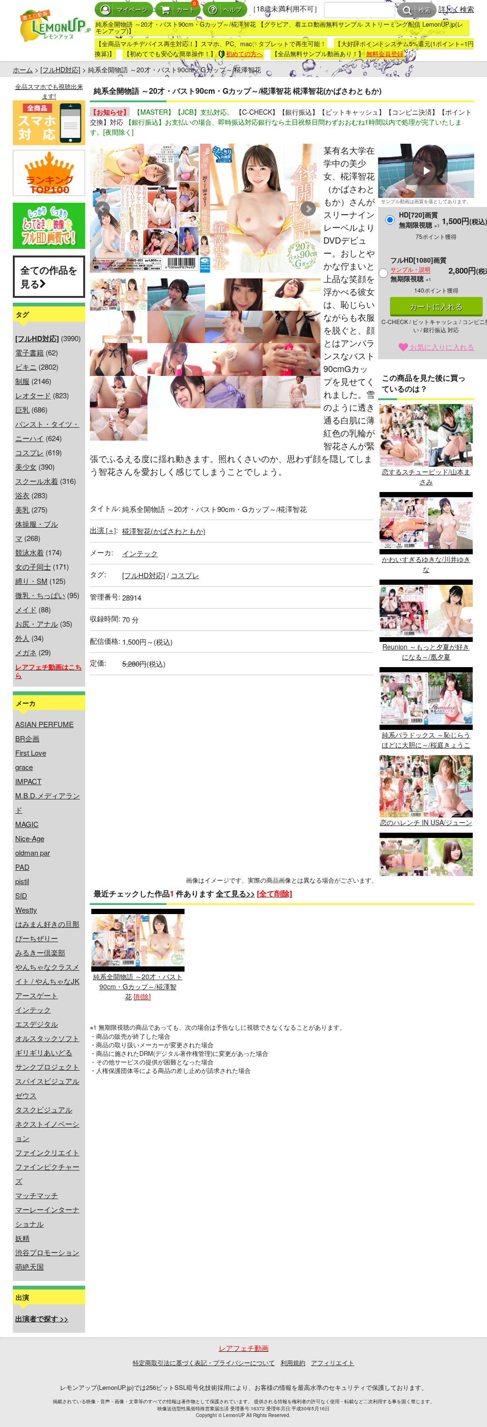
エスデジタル (36, 1024)
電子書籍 (29, 352)
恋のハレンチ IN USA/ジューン (426, 822)
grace (24, 767)
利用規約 (293, 1362)
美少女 (26, 467)
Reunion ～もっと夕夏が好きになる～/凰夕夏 (425, 651)
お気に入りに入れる (441, 347)
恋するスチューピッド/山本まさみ (426, 476)
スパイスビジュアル (47, 1081)
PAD (22, 867)
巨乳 (22, 409)
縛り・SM (31, 581)
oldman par (32, 852)
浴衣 (22, 495)
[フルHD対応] (60, 69)
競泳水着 (29, 552)
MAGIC (27, 824)
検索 (425, 10)
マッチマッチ (36, 1195)
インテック (33, 1009)
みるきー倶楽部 (40, 952)
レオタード (33, 395)
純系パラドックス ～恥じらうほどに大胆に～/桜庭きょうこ (426, 739)
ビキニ (26, 367)
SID (21, 895)
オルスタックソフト (47, 1038)
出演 (103, 530)
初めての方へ (244, 53)
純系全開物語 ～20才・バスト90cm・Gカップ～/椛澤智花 (138, 986)
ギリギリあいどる (43, 1052)
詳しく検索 (456, 9)
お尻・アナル (36, 624)
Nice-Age (29, 838)
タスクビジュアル (43, 1109)
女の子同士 (33, 566)
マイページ (132, 9)
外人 (22, 638)
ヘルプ (232, 9)
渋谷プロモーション (47, 1252)
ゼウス (26, 1095)
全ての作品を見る (49, 276)
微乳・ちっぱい (40, 595)
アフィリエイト (332, 1362)
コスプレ (29, 452)
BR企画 (27, 738)
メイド (26, 609)
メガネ (26, 652)
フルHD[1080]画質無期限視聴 (418, 269)
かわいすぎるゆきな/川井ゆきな (426, 564)
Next (308, 209)
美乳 (22, 509)
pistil (22, 881)
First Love (30, 753)
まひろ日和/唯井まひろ (426, 900)
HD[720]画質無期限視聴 (419, 219)
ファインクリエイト (47, 1152)
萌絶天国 (29, 1266)
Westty (26, 910)
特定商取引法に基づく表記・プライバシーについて (204, 1362)
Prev (102, 209)
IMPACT (28, 781)
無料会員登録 (384, 53)
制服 (22, 381)
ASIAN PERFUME (44, 724)
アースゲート (36, 995)
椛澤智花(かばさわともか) (163, 531)
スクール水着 (36, 481)
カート (185, 9)
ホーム (23, 69)
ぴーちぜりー (36, 938)
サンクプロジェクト (47, 1067)
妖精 (22, 1238)
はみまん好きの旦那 (47, 924)
